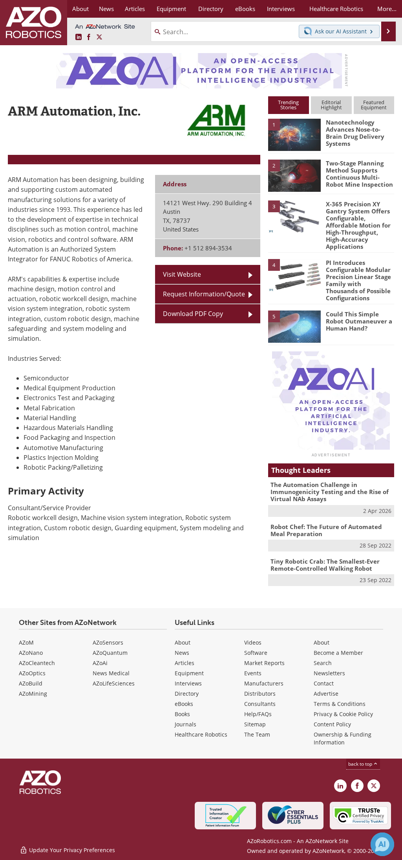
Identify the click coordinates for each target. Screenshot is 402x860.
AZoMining (33, 693)
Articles (184, 663)
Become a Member (338, 652)
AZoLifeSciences (114, 683)
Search (323, 663)
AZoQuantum (110, 652)
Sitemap (255, 724)
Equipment (189, 673)
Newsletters (329, 673)
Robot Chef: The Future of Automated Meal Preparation (326, 530)
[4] (294, 274)
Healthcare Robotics (201, 734)
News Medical (111, 673)
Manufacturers (263, 683)
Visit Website (182, 274)
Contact (324, 683)
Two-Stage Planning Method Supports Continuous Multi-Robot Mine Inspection (359, 173)
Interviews (188, 683)
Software (255, 652)
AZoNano (31, 652)
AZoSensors (108, 642)
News (182, 652)
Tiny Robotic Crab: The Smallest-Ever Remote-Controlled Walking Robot (325, 564)
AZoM (26, 642)
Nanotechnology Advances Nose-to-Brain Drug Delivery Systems (355, 132)
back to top (360, 764)
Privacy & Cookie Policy (343, 714)
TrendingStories (288, 105)
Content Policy (332, 724)
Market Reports (264, 663)
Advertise (326, 693)
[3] (294, 215)
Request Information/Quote (204, 294)
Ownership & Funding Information (342, 738)
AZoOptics (32, 673)
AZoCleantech (37, 663)
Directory (187, 693)
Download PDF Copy (193, 313)
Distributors (260, 693)
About (182, 642)
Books (182, 714)
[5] (294, 325)
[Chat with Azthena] (382, 844)
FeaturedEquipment (374, 105)
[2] (294, 174)
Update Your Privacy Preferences (71, 850)
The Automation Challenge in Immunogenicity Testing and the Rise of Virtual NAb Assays (329, 492)
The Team (257, 734)
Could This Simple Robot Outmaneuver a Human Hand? (359, 321)
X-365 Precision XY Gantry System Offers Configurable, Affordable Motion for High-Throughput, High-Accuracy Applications (358, 225)
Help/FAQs (258, 714)
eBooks (184, 703)
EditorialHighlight (331, 105)
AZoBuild (30, 683)
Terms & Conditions (339, 703)
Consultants (260, 703)
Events (252, 673)
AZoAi (100, 663)
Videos (252, 642)
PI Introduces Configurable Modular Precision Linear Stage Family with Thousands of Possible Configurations (358, 280)
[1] (294, 134)
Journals (185, 724)
